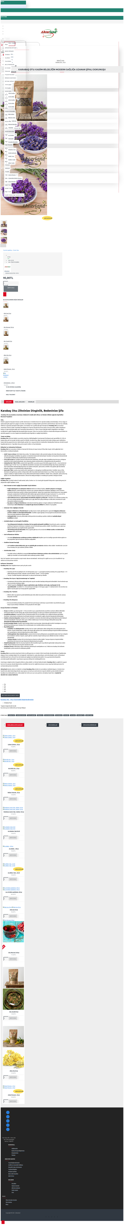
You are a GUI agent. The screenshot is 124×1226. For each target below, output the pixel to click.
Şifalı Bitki (66, 715)
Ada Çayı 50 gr (7, 313)
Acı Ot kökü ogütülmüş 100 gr (14, 892)
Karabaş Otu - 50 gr (61, 62)
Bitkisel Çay (40, 715)
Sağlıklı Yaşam (89, 715)
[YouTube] (8, 1129)
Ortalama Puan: (8, 703)
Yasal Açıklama (20, 401)
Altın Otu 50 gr (7, 355)
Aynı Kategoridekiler (89, 724)
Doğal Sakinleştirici (49, 715)
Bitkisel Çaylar (60, 60)
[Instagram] (8, 1112)
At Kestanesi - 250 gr (9, 383)
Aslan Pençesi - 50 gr (9, 369)
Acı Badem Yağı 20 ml (14, 831)
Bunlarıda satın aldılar (15, 724)
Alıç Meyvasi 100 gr (9, 327)
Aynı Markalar (52, 724)
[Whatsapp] (8, 1121)
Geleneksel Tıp (80, 715)
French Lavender (31, 715)
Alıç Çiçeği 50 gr (8, 341)
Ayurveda (73, 715)
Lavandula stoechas (21, 715)
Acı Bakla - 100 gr (14, 848)
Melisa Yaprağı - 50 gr (14, 792)
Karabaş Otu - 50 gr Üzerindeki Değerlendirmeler (17, 699)
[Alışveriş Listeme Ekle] (4, 294)
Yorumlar (31, 401)
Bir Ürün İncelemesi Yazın (10, 695)
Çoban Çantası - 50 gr (14, 744)
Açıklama (9, 401)
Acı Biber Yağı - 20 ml (14, 872)
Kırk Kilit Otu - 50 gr (13, 768)
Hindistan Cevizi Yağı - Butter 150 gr (14, 812)
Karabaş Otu (11, 715)
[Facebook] (8, 1116)
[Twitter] (8, 1125)
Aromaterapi (59, 715)
